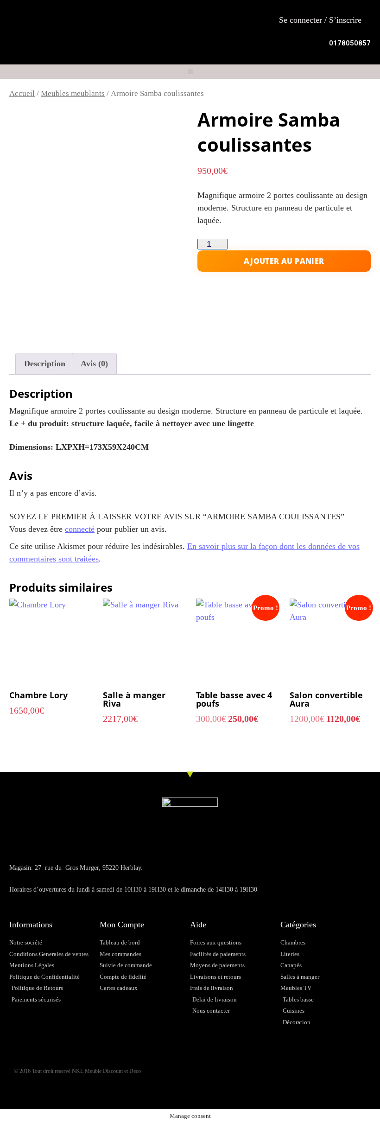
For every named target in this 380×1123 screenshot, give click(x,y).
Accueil (22, 93)
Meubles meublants (73, 93)
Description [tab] (44, 363)
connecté (80, 529)
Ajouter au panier (284, 261)
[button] (190, 71)
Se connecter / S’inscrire (320, 20)
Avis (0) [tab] (94, 363)
